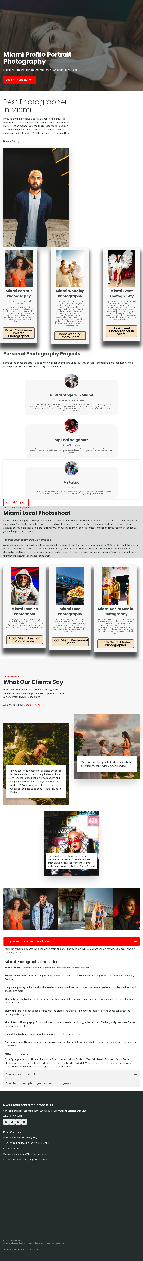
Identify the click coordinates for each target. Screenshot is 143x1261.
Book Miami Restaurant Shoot (70, 641)
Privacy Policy (25, 1249)
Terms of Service (10, 1249)
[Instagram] (18, 1122)
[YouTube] (24, 1122)
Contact (36, 1249)
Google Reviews (32, 704)
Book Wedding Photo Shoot (70, 335)
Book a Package (12, 141)
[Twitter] (12, 1122)
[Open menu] (137, 7)
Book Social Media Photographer (115, 643)
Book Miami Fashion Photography (24, 639)
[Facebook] (6, 1122)
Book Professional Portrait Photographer (19, 333)
